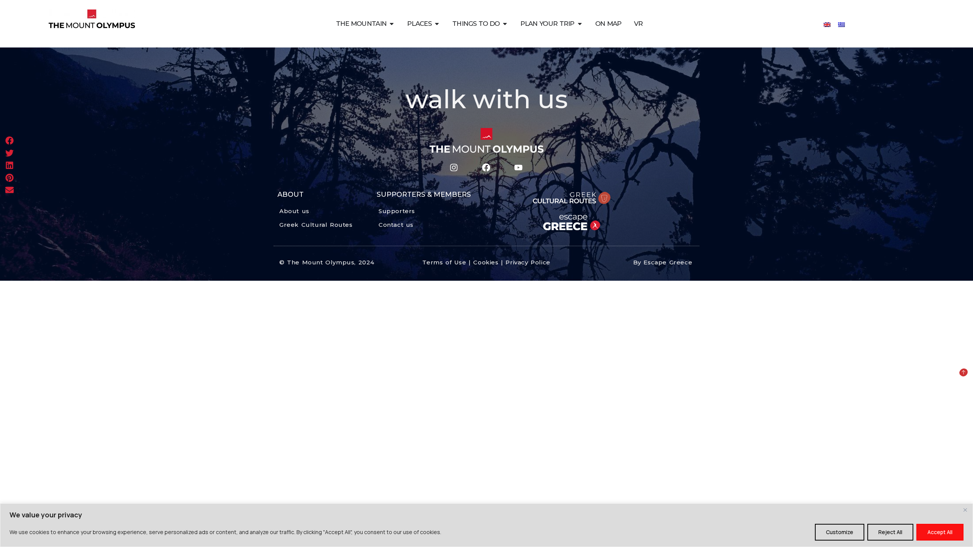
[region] (486, 525)
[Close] (965, 509)
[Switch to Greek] (841, 24)
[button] (9, 140)
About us (294, 211)
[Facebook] (486, 167)
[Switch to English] (827, 24)
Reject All (890, 532)
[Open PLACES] (437, 24)
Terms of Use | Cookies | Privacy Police (486, 262)
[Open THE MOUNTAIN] (391, 24)
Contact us (396, 224)
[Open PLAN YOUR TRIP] (580, 24)
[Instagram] (453, 167)
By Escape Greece (663, 262)
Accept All (939, 532)
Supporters (397, 211)
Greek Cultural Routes (316, 224)
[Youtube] (518, 167)
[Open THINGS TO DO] (505, 24)
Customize (839, 532)
